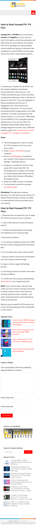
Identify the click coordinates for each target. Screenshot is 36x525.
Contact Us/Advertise (7, 523)
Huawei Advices (13, 521)
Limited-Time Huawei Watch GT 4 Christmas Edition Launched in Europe (21, 497)
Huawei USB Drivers (16, 151)
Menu (33, 13)
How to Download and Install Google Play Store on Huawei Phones (21, 482)
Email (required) (7, 406)
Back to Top (31, 523)
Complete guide (10, 187)
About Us (24, 523)
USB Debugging (16, 156)
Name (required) (7, 397)
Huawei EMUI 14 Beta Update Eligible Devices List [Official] (21, 462)
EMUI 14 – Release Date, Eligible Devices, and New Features (20, 504)
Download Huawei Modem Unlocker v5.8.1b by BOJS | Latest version (21, 475)
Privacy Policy (17, 523)
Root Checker (6, 281)
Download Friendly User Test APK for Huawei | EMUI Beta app (21, 469)
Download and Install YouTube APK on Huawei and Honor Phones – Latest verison (17, 489)
